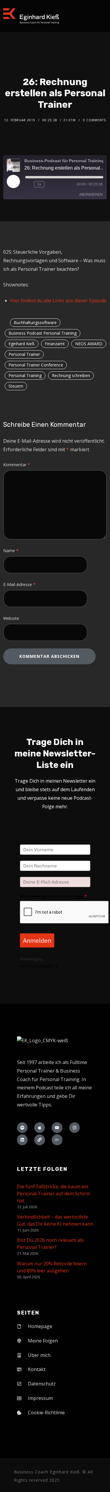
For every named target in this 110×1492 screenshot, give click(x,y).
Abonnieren (91, 194)
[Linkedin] (22, 1139)
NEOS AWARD (88, 343)
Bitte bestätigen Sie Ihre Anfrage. (53, 896)
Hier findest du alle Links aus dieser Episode (58, 300)
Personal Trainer (24, 354)
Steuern (16, 386)
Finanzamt (55, 343)
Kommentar (16, 464)
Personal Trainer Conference (36, 365)
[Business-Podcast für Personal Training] (31, 16)
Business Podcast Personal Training (43, 333)
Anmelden (37, 940)
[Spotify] (22, 1127)
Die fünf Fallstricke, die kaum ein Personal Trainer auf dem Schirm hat (53, 1193)
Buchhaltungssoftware (35, 322)
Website (11, 618)
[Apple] (39, 1127)
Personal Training (25, 375)
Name (10, 550)
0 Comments (94, 120)
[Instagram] (74, 1127)
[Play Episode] (13, 181)
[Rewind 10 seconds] (28, 184)
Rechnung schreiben (71, 375)
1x (39, 184)
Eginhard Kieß (22, 343)
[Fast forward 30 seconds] (50, 184)
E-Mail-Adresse (19, 584)
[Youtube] (57, 1127)
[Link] (39, 1139)
